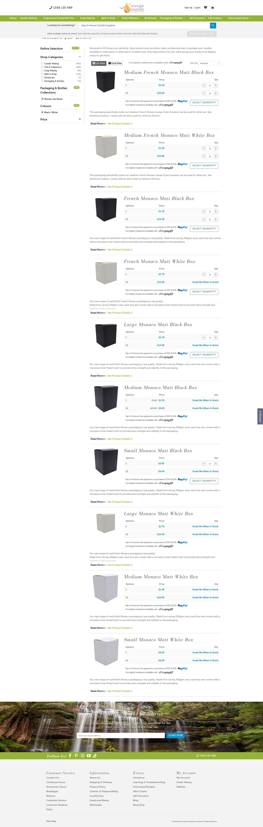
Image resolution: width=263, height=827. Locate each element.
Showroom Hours (56, 787)
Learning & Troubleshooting (149, 782)
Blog (135, 800)
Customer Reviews (56, 805)
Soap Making (50, 71)
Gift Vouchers (141, 796)
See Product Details (119, 123)
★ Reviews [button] (260, 416)
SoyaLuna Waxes (99, 800)
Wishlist (180, 787)
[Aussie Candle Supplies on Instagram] (82, 756)
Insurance (138, 778)
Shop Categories (51, 57)
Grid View (116, 63)
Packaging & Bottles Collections (53, 90)
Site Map (51, 821)
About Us (95, 778)
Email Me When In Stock (205, 282)
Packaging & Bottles (54, 81)
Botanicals (49, 78)
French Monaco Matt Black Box (159, 198)
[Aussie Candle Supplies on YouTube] (88, 756)
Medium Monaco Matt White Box (161, 576)
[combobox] (147, 25)
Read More (97, 123)
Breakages (52, 791)
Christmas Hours (55, 782)
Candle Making (51, 64)
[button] (30, 18)
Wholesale (96, 805)
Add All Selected (202, 34)
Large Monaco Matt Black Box (158, 324)
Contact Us (52, 778)
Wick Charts (140, 791)
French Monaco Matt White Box (159, 261)
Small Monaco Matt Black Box (158, 450)
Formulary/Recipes (144, 787)
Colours (45, 106)
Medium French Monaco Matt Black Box (169, 72)
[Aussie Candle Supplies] (131, 7)
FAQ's (49, 809)
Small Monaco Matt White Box (158, 639)
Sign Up (188, 8)
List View (100, 63)
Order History (184, 782)
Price (43, 119)
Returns (50, 796)
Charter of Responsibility (104, 791)
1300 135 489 (62, 7)
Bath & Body (50, 74)
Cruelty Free (96, 796)
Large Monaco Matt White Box (158, 513)
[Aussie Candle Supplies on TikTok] (95, 756)
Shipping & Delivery (101, 782)
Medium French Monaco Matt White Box (169, 135)
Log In (197, 8)
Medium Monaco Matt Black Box (160, 387)
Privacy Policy (97, 787)
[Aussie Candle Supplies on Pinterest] (76, 756)
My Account (183, 778)
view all (75, 48)
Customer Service (56, 800)
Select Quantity (204, 102)
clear (76, 87)
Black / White (51, 112)
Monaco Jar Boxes (53, 99)
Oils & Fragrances (52, 67)
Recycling (138, 805)
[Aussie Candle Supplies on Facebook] (70, 756)
